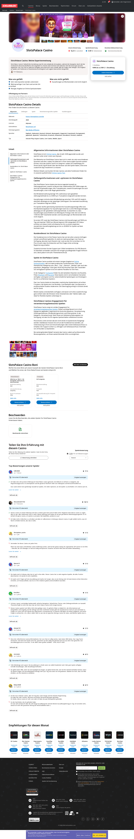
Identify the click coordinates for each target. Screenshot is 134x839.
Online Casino (51, 154)
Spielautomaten (34, 771)
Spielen (13, 750)
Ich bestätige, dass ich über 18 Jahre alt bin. (89, 771)
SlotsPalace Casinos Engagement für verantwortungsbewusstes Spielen (18, 178)
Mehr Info (13, 398)
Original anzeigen (80, 477)
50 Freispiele (40, 379)
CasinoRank (79, 51)
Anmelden (101, 768)
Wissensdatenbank (47, 764)
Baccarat (51, 275)
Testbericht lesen (14, 745)
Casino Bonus (33, 774)
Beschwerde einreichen (48, 768)
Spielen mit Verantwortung (49, 781)
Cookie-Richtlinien (84, 783)
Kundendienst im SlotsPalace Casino (19, 167)
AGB (43, 771)
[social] (83, 819)
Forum (31, 781)
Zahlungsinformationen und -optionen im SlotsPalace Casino (19, 160)
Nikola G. (19, 72)
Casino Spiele (33, 768)
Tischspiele (49, 273)
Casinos (11, 10)
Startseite (4, 10)
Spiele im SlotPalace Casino (18, 172)
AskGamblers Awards (94, 6)
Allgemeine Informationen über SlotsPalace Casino (19, 154)
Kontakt (61, 768)
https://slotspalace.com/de (35, 116)
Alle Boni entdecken (80, 364)
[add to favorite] (122, 16)
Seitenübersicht (63, 771)
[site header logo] (9, 6)
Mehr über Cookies (83, 835)
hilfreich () (13, 495)
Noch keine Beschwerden (115, 51)
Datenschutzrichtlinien (48, 774)
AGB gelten (20, 405)
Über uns (61, 764)
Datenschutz (100, 781)
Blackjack (41, 275)
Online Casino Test (58, 173)
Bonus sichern (19, 402)
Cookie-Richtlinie (46, 778)
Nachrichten (33, 778)
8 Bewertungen (98, 51)
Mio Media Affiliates (32, 130)
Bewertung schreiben (29, 458)
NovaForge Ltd (31, 127)
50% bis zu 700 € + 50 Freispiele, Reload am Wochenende (17, 381)
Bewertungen (19, 10)
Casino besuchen (107, 72)
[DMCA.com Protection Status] (34, 820)
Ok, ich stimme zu (99, 835)
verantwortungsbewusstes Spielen (46, 309)
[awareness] (70, 813)
